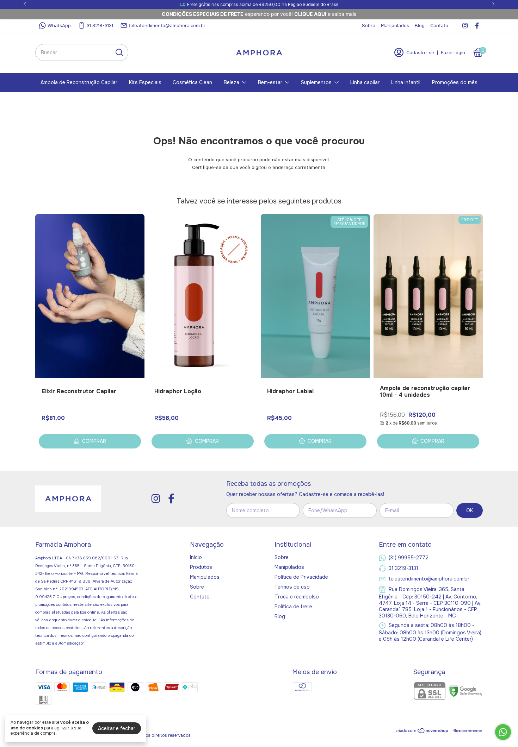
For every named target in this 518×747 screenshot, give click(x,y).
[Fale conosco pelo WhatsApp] (503, 732)
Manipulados (395, 26)
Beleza (231, 82)
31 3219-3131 (100, 26)
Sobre (368, 26)
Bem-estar (270, 82)
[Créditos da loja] (466, 731)
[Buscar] (119, 52)
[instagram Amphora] (465, 25)
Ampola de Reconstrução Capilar (79, 82)
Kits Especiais (145, 82)
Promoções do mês (454, 82)
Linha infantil (405, 82)
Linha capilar (365, 82)
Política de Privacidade (301, 577)
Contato (439, 26)
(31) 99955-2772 (408, 557)
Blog (420, 26)
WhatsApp (59, 26)
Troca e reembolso (297, 597)
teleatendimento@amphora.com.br (167, 26)
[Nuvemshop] (422, 732)
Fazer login (453, 53)
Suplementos (316, 82)
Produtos (201, 567)
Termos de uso (292, 587)
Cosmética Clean (192, 82)
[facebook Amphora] (477, 25)
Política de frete (293, 606)
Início (196, 557)
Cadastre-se (420, 53)
